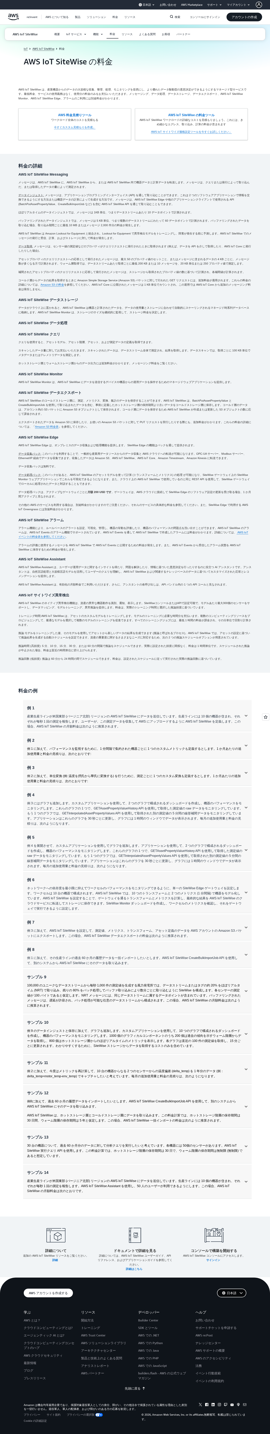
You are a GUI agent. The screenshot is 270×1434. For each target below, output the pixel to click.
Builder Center (148, 1320)
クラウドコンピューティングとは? (48, 1328)
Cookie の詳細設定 (35, 1420)
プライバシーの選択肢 (80, 1414)
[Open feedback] (265, 717)
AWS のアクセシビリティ (213, 1358)
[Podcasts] (238, 1405)
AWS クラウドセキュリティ (43, 1355)
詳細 (55, 1260)
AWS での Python (150, 1343)
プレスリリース (35, 1378)
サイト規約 (53, 1414)
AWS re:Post (204, 1335)
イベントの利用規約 (209, 1381)
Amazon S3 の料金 (52, 284)
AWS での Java (148, 1350)
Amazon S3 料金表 (47, 426)
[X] (200, 1405)
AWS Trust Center (93, 1335)
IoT (26, 48)
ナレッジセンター (208, 1343)
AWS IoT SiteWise (43, 48)
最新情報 (30, 1363)
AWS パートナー (92, 1373)
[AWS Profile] (259, 5)
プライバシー (32, 1414)
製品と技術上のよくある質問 (101, 1358)
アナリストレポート (95, 1366)
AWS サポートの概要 (210, 1350)
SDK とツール (148, 1328)
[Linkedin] (213, 1405)
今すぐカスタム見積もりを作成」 (74, 127)
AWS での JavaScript (152, 1366)
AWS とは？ (32, 1320)
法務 (198, 1366)
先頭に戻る (133, 1388)
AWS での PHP (148, 1358)
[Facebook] (206, 1405)
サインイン (213, 1260)
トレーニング (90, 1328)
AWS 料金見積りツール (75, 115)
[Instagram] (219, 1405)
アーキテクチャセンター (98, 1350)
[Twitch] (225, 1405)
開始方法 (87, 1320)
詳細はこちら (134, 1268)
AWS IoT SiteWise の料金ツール (191, 115)
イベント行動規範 (208, 1373)
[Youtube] (232, 1405)
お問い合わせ (204, 1320)
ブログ (28, 1370)
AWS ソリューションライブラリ (103, 1343)
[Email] (244, 1405)
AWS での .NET (148, 1335)
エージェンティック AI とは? (44, 1335)
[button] (57, 17)
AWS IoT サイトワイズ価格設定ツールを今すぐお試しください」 (191, 131)
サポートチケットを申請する (216, 1328)
